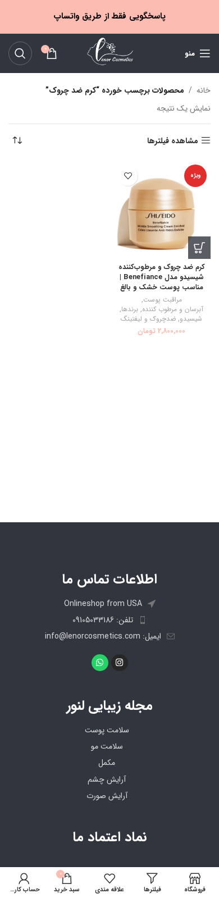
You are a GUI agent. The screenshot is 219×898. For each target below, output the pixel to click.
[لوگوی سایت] (109, 53)
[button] (199, 247)
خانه (204, 90)
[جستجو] (20, 53)
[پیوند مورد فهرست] (109, 620)
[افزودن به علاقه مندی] (128, 176)
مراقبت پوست (162, 300)
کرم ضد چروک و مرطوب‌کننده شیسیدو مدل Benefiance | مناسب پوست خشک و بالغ (161, 277)
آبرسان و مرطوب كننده (172, 309)
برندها (129, 309)
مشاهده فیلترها (172, 140)
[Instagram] (119, 662)
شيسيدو (191, 319)
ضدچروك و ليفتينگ (148, 319)
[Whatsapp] (100, 662)
